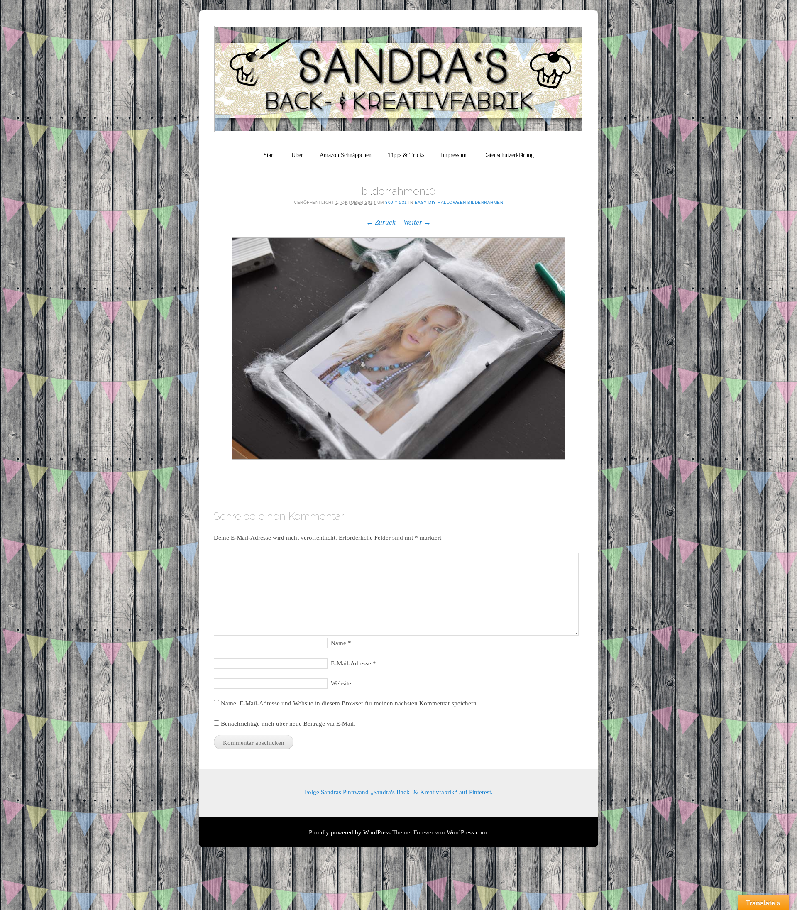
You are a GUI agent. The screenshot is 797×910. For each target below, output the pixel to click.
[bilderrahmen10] (398, 348)
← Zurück (381, 222)
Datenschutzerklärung (508, 155)
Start (269, 155)
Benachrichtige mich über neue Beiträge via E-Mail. (288, 723)
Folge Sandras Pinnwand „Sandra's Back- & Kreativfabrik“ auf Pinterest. (399, 792)
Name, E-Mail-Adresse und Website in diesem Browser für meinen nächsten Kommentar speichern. (349, 703)
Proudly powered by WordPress (350, 832)
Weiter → (417, 222)
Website (341, 683)
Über (297, 155)
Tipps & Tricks (406, 155)
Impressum (454, 155)
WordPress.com (467, 832)
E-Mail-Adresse (353, 663)
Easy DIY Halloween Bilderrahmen (459, 202)
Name (341, 643)
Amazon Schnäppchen (346, 155)
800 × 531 (396, 202)
